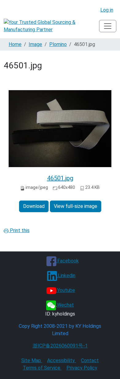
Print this (19, 230)
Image (35, 44)
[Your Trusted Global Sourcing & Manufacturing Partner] (51, 26)
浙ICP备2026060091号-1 (60, 346)
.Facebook (67, 261)
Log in (106, 10)
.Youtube (65, 290)
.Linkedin (66, 275)
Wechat (65, 305)
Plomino (58, 44)
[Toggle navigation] (107, 26)
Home (15, 44)
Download (34, 206)
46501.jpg (60, 178)
